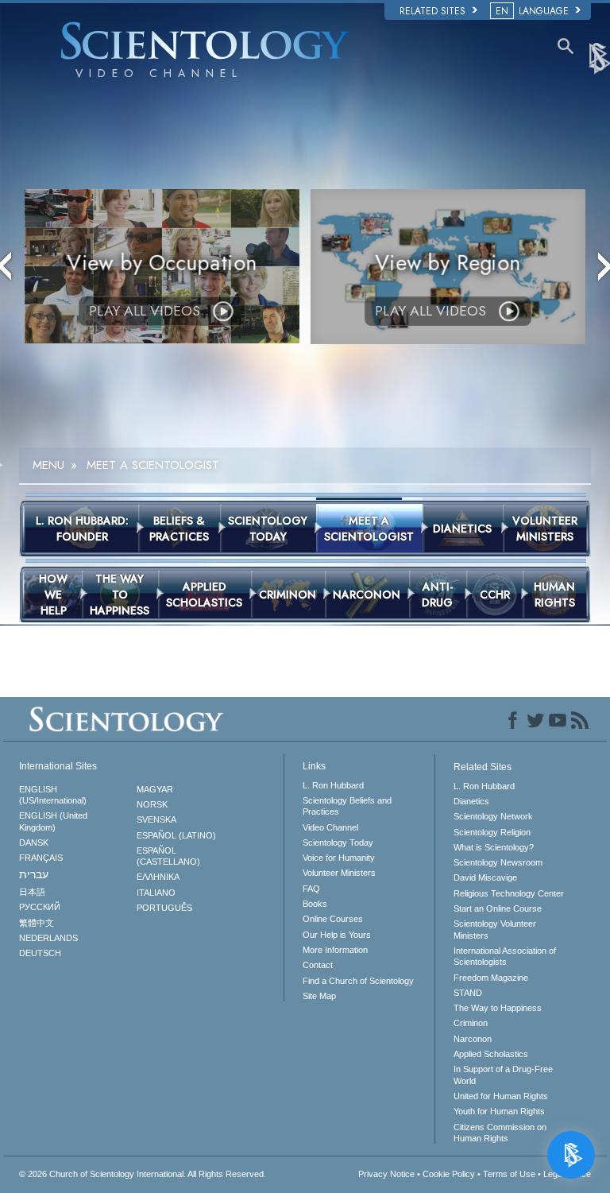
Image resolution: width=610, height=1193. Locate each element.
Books (315, 903)
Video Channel (330, 827)
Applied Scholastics (491, 1054)
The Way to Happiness (498, 1008)
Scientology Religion (492, 832)
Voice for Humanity (339, 857)
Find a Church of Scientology (358, 981)
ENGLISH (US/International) (53, 794)
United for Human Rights (501, 1096)
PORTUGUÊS (164, 907)
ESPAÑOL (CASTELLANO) (168, 856)
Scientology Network (493, 816)
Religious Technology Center (509, 893)
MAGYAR (155, 789)
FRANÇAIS (41, 857)
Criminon (471, 1023)
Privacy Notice (386, 1174)
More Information (335, 950)
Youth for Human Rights (499, 1111)
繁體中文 (36, 923)
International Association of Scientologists (505, 956)
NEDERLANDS (48, 938)
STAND (468, 992)
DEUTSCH (40, 953)
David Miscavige (485, 877)
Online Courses (333, 919)
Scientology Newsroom (498, 862)
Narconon (473, 1039)
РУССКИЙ (39, 907)
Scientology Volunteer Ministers (495, 929)
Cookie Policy (449, 1174)
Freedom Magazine (491, 977)
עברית (33, 874)
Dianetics (471, 801)
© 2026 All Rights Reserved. (142, 1174)
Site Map (319, 996)
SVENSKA (156, 819)
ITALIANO (156, 892)
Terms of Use (509, 1174)
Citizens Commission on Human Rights (500, 1132)
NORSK (152, 804)
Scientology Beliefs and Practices (347, 806)
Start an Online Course (498, 908)
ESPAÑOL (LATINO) (176, 835)
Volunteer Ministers (339, 872)
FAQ (311, 888)
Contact (318, 965)
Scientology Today (338, 842)
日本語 (32, 892)
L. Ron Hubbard (333, 785)
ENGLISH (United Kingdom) (53, 821)
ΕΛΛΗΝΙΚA (158, 876)
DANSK (33, 842)
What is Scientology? (494, 847)
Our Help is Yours (337, 934)
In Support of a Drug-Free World (503, 1074)
